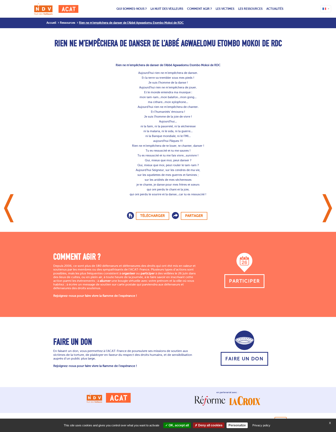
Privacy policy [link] (261, 425)
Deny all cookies (209, 425)
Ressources (67, 22)
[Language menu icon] (325, 8)
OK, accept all (178, 425)
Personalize (237, 425)
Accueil (51, 22)
